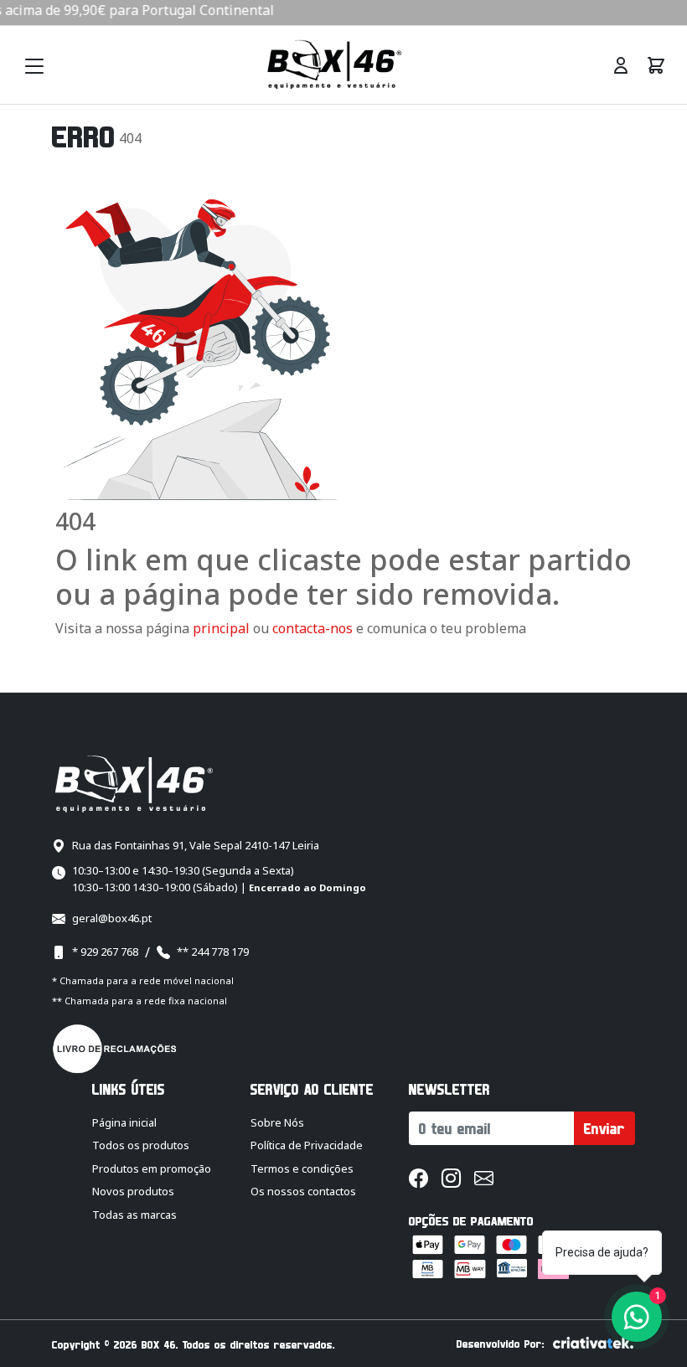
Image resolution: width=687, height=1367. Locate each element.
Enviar (604, 1128)
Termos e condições (302, 1168)
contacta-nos (314, 628)
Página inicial (124, 1122)
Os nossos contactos (303, 1191)
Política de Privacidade (307, 1145)
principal (221, 628)
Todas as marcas (134, 1214)
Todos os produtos (140, 1145)
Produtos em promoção (151, 1168)
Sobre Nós (277, 1122)
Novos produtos (133, 1191)
